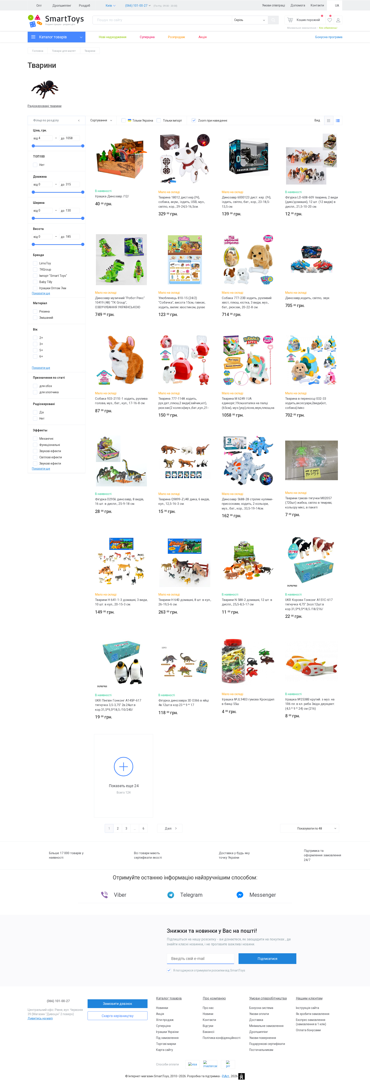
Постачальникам (261, 1050)
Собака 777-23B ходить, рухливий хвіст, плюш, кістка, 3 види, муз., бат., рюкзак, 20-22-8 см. (247, 302)
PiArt (225, 1076)
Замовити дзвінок (117, 1004)
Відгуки (208, 1026)
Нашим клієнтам (309, 998)
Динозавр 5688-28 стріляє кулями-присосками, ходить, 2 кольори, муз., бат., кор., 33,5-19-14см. (247, 503)
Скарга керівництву (118, 1016)
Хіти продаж (165, 1020)
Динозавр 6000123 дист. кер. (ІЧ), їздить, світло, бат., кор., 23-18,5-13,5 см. (246, 202)
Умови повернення (262, 1038)
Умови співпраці (273, 5)
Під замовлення (167, 1038)
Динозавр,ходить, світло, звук (307, 298)
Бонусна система (261, 1008)
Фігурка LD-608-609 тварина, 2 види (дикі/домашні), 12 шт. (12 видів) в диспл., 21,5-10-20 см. (311, 202)
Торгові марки (166, 1044)
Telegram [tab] (191, 895)
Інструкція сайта (307, 1008)
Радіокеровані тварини (44, 106)
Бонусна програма (328, 37)
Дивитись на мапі (40, 1018)
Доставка (256, 1020)
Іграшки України (167, 1032)
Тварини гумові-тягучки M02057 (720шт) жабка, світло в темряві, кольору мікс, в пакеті (308, 502)
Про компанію (214, 998)
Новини (208, 1014)
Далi (168, 828)
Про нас (208, 1008)
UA (337, 5)
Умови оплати (259, 1014)
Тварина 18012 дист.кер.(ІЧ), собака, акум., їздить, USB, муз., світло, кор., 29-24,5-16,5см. (181, 202)
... (135, 828)
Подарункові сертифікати (267, 1044)
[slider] (33, 145)
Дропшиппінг (61, 5)
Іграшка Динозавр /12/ (112, 196)
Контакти (317, 5)
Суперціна (147, 37)
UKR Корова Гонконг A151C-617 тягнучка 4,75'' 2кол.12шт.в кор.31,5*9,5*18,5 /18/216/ (309, 604)
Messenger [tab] (262, 895)
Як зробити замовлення (312, 1014)
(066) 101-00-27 (136, 5)
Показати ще (41, 293)
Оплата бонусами (308, 1030)
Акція (202, 37)
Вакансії (208, 1032)
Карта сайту (164, 1050)
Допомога (298, 5)
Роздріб (84, 5)
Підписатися (267, 959)
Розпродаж (176, 37)
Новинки (162, 1008)
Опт (39, 5)
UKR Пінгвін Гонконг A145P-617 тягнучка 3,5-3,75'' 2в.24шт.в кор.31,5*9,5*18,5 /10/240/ (118, 705)
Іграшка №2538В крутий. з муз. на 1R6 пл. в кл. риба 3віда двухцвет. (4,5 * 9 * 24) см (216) (310, 704)
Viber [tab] (120, 895)
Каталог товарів (169, 998)
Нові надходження (112, 37)
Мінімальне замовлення (266, 1026)
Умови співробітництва (268, 998)
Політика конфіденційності (221, 1038)
